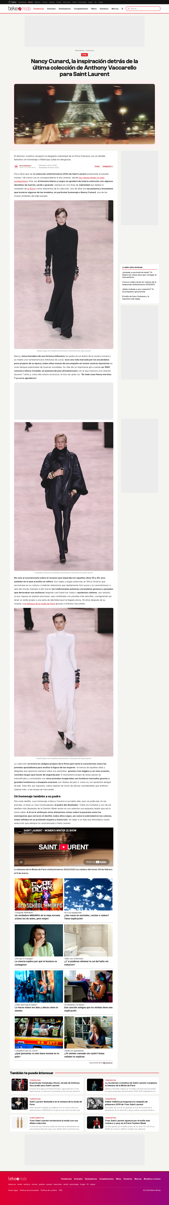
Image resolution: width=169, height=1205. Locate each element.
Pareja (59, 2)
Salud (74, 2)
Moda (30, 2)
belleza (27, 1184)
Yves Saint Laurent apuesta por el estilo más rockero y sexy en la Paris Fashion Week (127, 1121)
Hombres (104, 9)
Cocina (44, 2)
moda (19, 1184)
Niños (94, 9)
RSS (60, 1190)
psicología (74, 1184)
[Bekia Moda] (19, 8)
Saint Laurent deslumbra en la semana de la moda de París (56, 1103)
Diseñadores (65, 9)
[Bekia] (12, 2)
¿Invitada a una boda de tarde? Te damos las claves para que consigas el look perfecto (139, 274)
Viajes (100, 2)
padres (42, 1184)
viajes (92, 1184)
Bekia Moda (79, 50)
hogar (82, 1184)
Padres (52, 2)
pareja (49, 1184)
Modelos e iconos (152, 1179)
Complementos (81, 9)
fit (88, 1184)
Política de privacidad (29, 1190)
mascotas (57, 1184)
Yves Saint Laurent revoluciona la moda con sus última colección (54, 1121)
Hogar (90, 2)
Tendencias (38, 9)
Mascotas (66, 2)
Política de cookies (49, 1190)
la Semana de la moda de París (39, 603)
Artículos (51, 9)
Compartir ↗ (107, 166)
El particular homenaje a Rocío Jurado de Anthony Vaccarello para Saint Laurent (55, 1084)
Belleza (37, 2)
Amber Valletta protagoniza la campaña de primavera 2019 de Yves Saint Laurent (126, 1103)
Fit (95, 2)
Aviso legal (13, 1190)
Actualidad (22, 2)
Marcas (115, 9)
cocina (34, 1184)
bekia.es (12, 1184)
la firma (31, 188)
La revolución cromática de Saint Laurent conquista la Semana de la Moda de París (131, 1084)
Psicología (82, 2)
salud (65, 1184)
